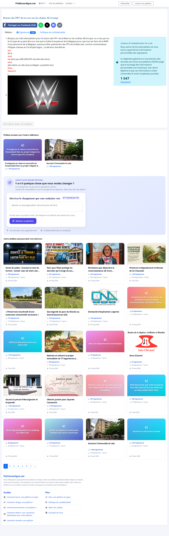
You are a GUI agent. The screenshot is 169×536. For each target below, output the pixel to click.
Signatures (27, 32)
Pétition (8, 32)
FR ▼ (43, 3)
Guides (7, 492)
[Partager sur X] (47, 25)
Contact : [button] (69, 3)
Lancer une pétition (143, 3)
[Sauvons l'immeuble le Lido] (64, 154)
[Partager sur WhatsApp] (40, 25)
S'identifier (125, 3)
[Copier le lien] (59, 25)
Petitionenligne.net (25, 3)
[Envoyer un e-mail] (53, 25)
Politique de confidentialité (52, 32)
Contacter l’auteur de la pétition (19, 124)
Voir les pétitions (56, 3)
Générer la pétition (25, 221)
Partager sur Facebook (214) (22, 25)
